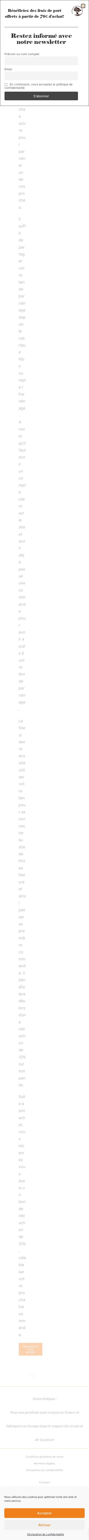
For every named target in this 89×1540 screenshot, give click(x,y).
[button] (83, 6)
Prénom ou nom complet (22, 54)
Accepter (44, 1513)
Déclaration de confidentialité (45, 1534)
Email (8, 69)
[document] (44, 770)
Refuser (44, 1525)
